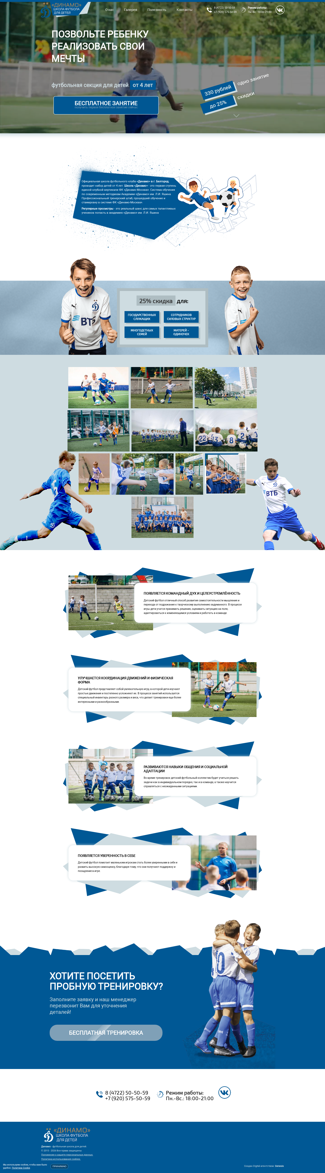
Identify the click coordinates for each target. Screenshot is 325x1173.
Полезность (156, 10)
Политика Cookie (21, 1168)
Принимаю (59, 1166)
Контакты (184, 10)
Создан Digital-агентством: (264, 1166)
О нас (109, 10)
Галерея (130, 10)
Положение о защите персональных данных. (67, 1154)
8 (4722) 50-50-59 (224, 7)
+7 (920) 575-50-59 (225, 12)
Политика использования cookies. (61, 1159)
